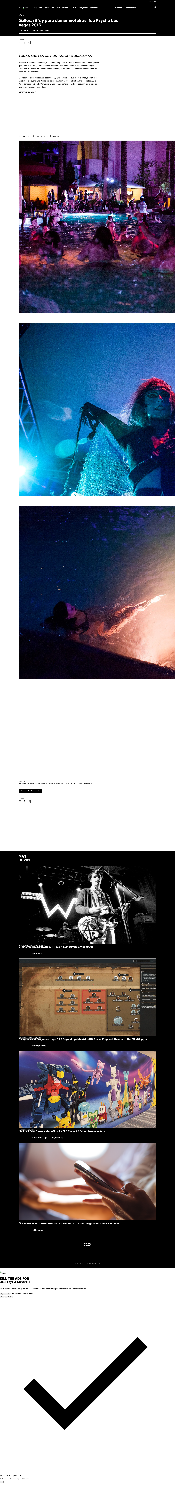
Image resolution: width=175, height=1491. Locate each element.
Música (21, 15)
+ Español (152, 2)
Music (75, 8)
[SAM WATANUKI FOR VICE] (87, 1089)
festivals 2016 (43, 783)
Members (94, 8)
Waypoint (83, 8)
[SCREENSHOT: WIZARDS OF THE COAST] (87, 997)
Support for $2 (5, 1294)
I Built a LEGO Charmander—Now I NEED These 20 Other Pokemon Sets (62, 1131)
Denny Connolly (40, 1045)
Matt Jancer (38, 1230)
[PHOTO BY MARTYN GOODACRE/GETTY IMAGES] (87, 905)
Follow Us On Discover (29, 791)
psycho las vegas (76, 783)
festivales (22, 783)
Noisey (68, 783)
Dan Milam (38, 953)
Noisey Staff (25, 30)
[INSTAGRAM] (85, 1252)
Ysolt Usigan (59, 1138)
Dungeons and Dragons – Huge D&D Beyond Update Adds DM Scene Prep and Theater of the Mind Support (83, 1039)
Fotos (51, 783)
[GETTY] (87, 1181)
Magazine (38, 8)
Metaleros (57, 783)
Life (52, 8)
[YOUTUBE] (93, 1252)
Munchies (66, 8)
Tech (58, 8)
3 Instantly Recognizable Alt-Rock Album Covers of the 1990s (56, 947)
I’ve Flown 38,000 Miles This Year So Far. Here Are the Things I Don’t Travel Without (69, 1224)
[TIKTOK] (89, 1252)
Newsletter (131, 8)
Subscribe (119, 8)
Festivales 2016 (32, 783)
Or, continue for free (6, 1297)
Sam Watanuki (39, 1138)
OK (2, 1481)
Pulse (46, 8)
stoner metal (87, 783)
